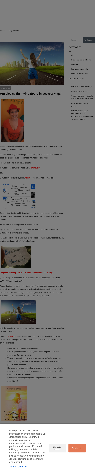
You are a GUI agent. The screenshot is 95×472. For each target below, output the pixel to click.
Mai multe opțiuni (57, 448)
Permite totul (77, 448)
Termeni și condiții (18, 466)
